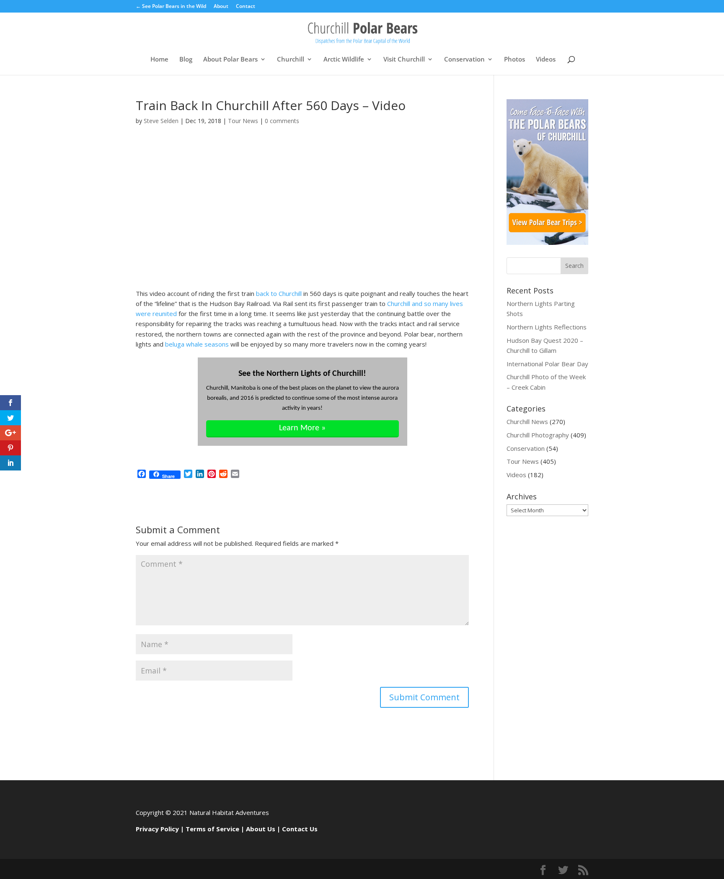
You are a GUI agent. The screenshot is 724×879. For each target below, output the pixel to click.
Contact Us (300, 829)
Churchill (290, 59)
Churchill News (527, 421)
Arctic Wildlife (343, 59)
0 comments (282, 121)
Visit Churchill (404, 59)
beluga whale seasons (197, 344)
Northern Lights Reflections (547, 327)
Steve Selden (161, 121)
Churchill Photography (538, 435)
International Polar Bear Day (547, 364)
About (221, 7)
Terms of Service (212, 829)
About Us (260, 829)
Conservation (464, 59)
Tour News (243, 121)
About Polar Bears (230, 59)
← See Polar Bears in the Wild (171, 7)
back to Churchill (279, 293)
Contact (245, 7)
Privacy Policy (157, 829)
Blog (185, 59)
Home (159, 59)
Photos (514, 59)
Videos (546, 59)
